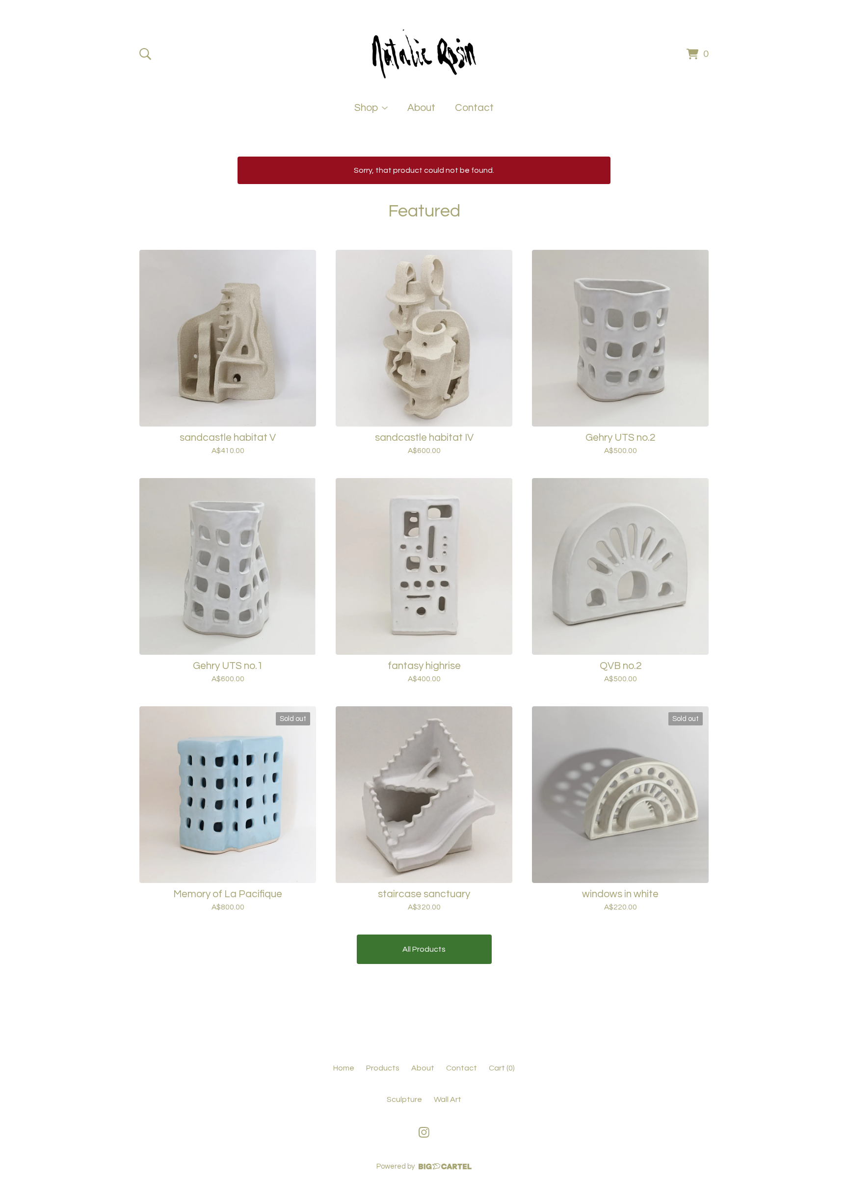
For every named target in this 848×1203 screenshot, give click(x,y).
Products (382, 1068)
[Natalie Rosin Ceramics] (424, 54)
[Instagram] (424, 1132)
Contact (474, 108)
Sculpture (404, 1099)
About (421, 108)
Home (343, 1068)
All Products (424, 949)
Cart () (502, 1068)
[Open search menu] (145, 54)
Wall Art (447, 1099)
